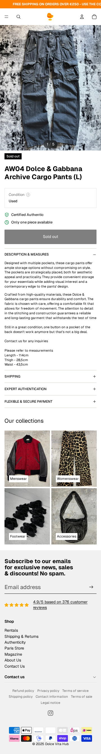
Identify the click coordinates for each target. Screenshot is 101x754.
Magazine (13, 654)
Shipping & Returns (21, 636)
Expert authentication (25, 389)
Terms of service (75, 691)
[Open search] (18, 17)
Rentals (11, 630)
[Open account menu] (82, 17)
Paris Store (14, 648)
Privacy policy (48, 691)
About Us (12, 660)
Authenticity (15, 642)
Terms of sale (81, 696)
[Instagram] (50, 713)
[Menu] (6, 16)
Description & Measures (26, 254)
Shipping (12, 376)
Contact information (52, 696)
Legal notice (50, 703)
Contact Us (14, 666)
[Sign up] (91, 587)
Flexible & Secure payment (28, 401)
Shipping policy (21, 696)
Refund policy (23, 691)
